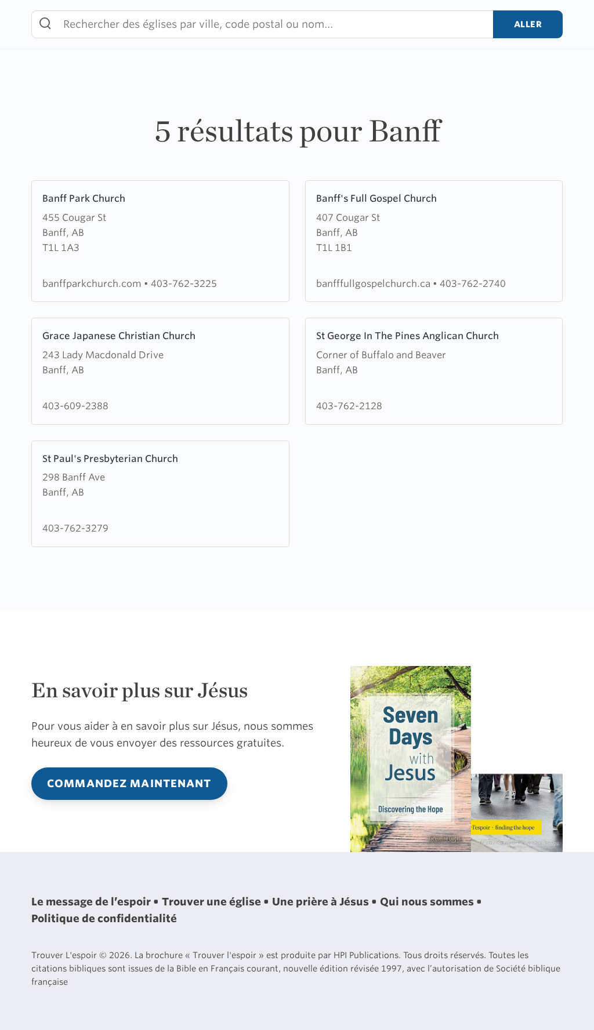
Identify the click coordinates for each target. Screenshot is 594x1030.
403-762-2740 (473, 283)
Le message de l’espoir (92, 902)
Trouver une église (212, 902)
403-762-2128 (349, 406)
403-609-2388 (75, 406)
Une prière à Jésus (321, 902)
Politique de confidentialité (104, 918)
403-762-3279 (75, 528)
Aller (528, 24)
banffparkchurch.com (93, 283)
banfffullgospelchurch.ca (374, 283)
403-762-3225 (184, 283)
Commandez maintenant (129, 783)
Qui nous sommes (428, 902)
